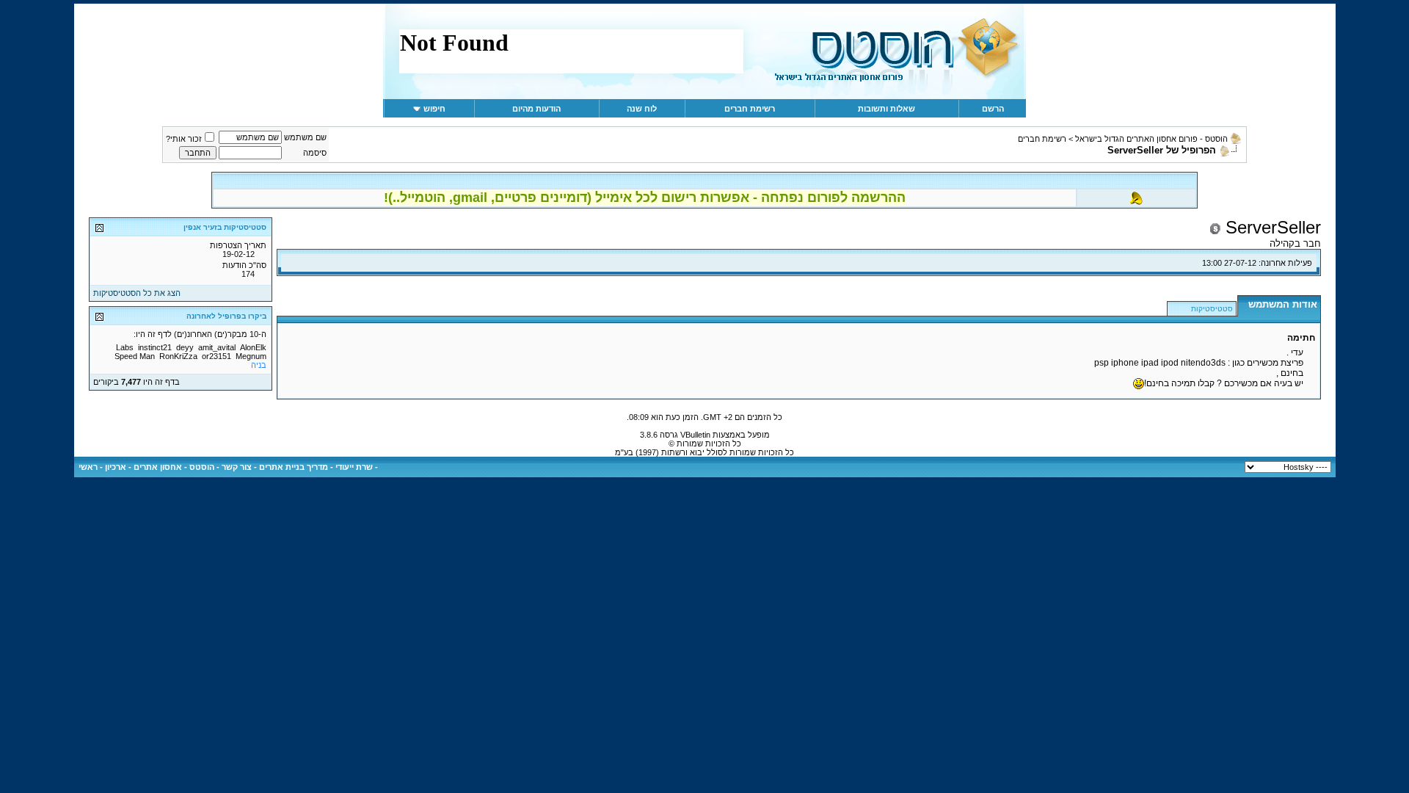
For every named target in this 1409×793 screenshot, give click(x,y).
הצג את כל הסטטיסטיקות (137, 293)
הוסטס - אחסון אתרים (174, 467)
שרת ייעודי (354, 467)
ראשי (88, 467)
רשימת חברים (749, 108)
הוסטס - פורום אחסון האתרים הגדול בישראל (1151, 138)
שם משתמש (305, 137)
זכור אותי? (184, 138)
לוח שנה (642, 108)
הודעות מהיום (536, 108)
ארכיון (115, 467)
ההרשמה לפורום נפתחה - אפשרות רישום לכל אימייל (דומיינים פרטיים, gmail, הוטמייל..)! (645, 197)
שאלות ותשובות (886, 108)
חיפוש (434, 108)
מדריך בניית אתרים (293, 467)
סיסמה (315, 152)
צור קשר (237, 467)
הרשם (993, 108)
